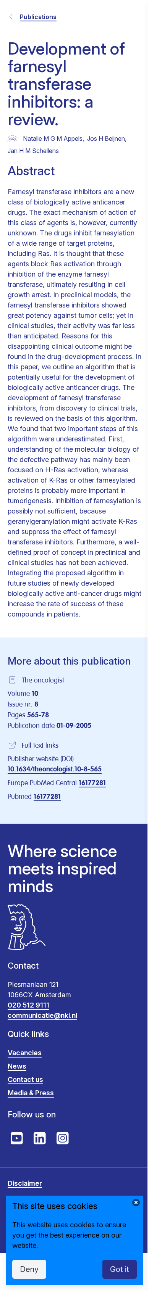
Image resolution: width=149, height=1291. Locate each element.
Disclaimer (25, 1183)
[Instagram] (62, 1138)
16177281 (92, 783)
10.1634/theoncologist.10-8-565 (55, 769)
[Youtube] (17, 1138)
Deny (29, 1269)
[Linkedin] (40, 1138)
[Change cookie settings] (136, 1202)
